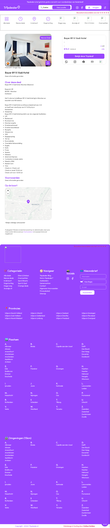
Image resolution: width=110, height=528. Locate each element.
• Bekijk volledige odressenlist (15, 223)
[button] (55, 26)
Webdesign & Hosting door (79, 526)
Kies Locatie (61, 7)
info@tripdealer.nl (28, 232)
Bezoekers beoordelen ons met (88, 13)
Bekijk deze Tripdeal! (84, 56)
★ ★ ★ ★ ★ (104, 13)
